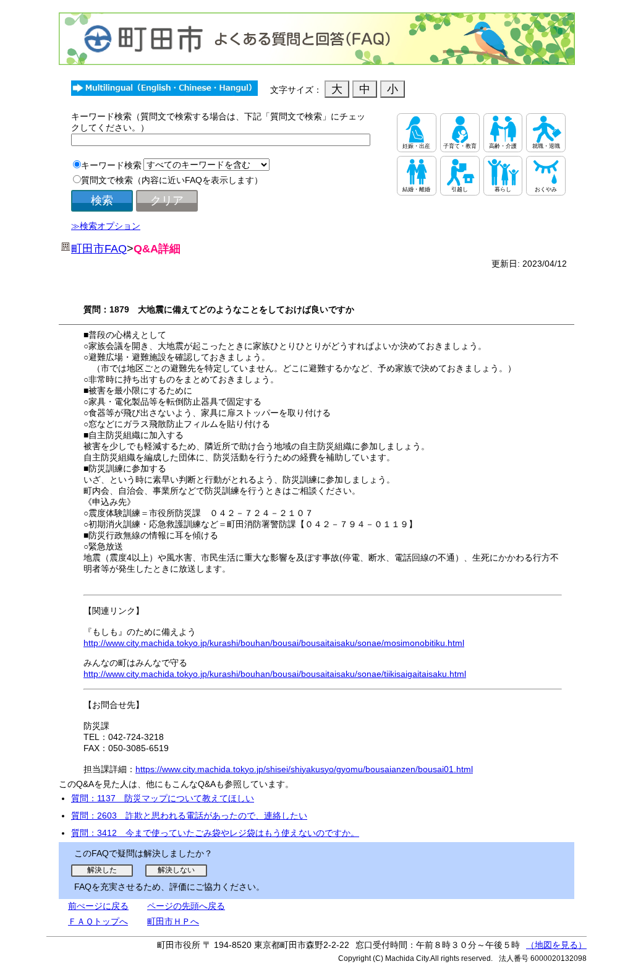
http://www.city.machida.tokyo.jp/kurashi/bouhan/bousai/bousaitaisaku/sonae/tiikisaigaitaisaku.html (274, 674)
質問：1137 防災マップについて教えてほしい (162, 798)
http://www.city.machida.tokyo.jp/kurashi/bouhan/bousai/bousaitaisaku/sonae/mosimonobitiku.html (273, 643)
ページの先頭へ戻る (186, 906)
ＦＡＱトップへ (98, 921)
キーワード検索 (111, 165)
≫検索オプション (105, 226)
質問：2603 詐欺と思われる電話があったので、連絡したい (189, 815)
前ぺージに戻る (98, 906)
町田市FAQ (99, 249)
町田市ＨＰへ (173, 921)
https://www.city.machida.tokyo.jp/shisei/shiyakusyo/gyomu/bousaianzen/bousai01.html (304, 769)
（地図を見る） (556, 945)
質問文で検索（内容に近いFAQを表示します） (172, 180)
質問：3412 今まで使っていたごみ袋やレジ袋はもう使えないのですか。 (215, 833)
